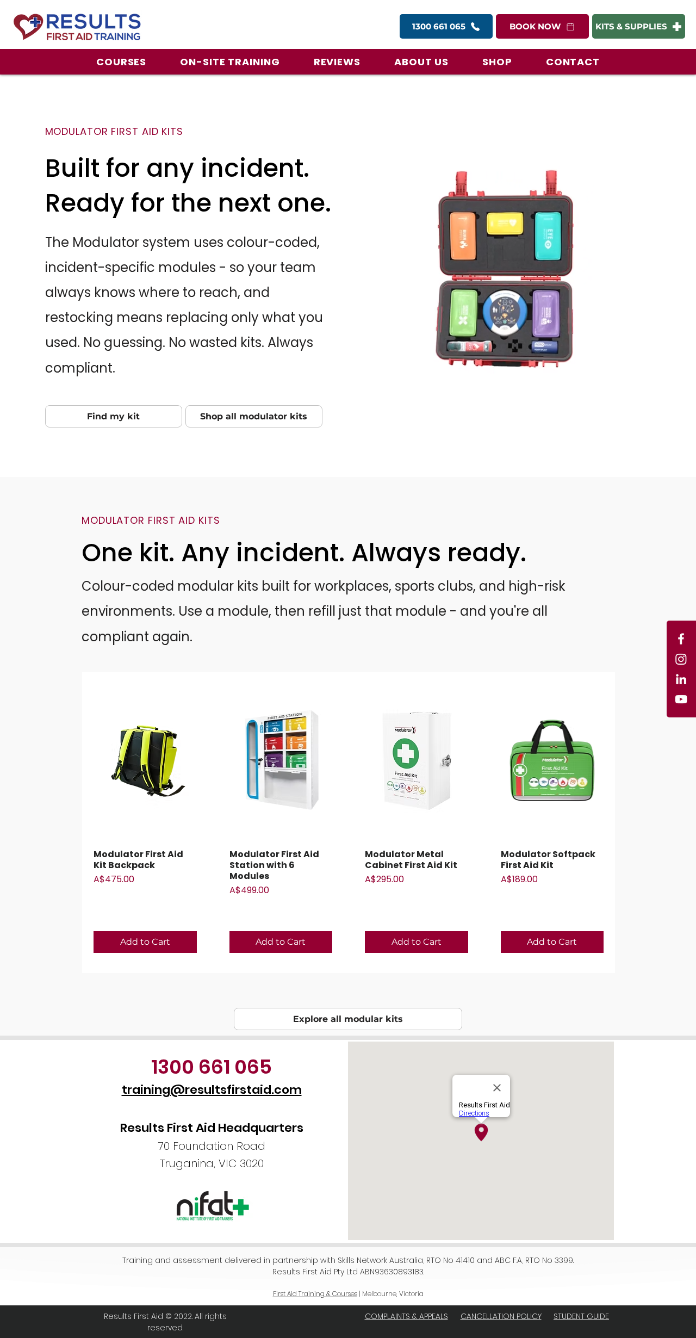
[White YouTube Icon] (681, 699)
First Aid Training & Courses (315, 1293)
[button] (121, 62)
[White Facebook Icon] (681, 638)
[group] (348, 823)
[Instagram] (681, 659)
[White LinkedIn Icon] (681, 679)
